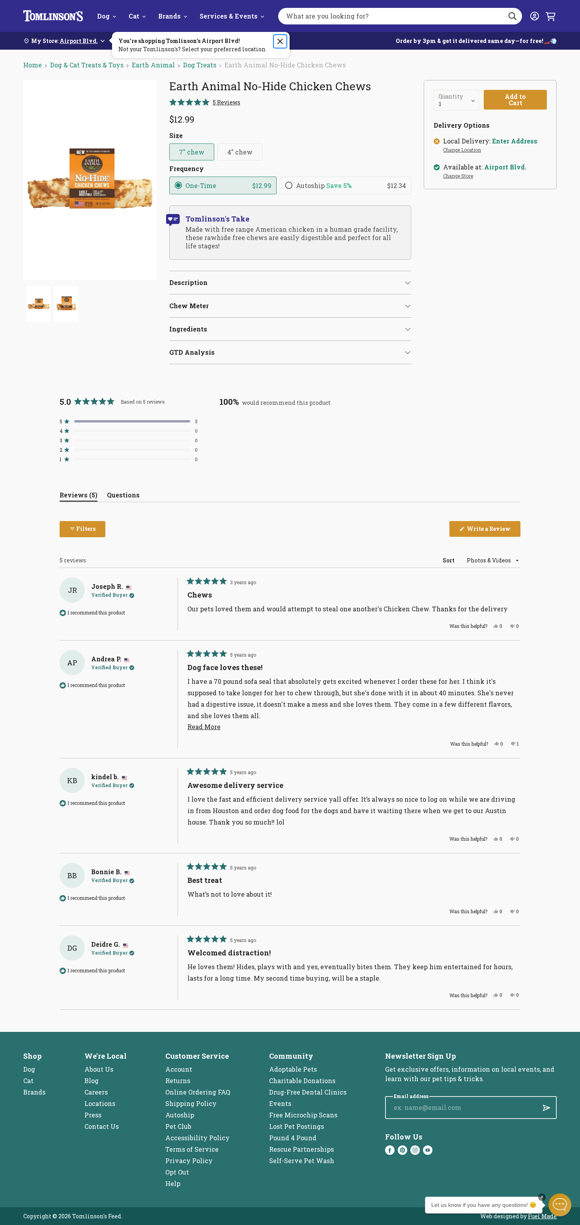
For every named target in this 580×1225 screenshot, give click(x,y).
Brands (169, 16)
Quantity (450, 96)
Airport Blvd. (505, 167)
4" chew (240, 152)
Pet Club (178, 1126)
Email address (411, 1096)
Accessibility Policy (197, 1138)
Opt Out (177, 1172)
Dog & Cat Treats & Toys (86, 65)
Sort (449, 560)
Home (32, 65)
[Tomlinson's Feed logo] (53, 16)
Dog (103, 16)
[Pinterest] (402, 1150)
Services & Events (229, 16)
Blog (91, 1080)
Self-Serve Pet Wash (301, 1160)
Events (280, 1103)
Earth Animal (153, 65)
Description (188, 282)
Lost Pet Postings (296, 1126)
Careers (96, 1092)
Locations (99, 1103)
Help (172, 1183)
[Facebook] (390, 1150)
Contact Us (101, 1126)
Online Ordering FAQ (197, 1092)
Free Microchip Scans (303, 1115)
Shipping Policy (191, 1103)
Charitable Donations (302, 1080)
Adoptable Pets (293, 1069)
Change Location (462, 150)
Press (92, 1115)
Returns (177, 1080)
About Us (98, 1069)
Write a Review (493, 531)
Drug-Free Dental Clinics (307, 1092)
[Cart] (550, 16)
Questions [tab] (123, 496)
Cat (134, 16)
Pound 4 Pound (292, 1138)
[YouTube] (427, 1150)
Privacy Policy (189, 1160)
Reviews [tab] (78, 496)
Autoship (179, 1115)
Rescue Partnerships (301, 1149)
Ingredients (188, 329)
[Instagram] (415, 1150)
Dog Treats (199, 65)
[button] (204, 102)
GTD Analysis (192, 352)
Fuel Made (542, 1216)
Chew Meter (189, 306)
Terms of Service (192, 1149)
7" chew (191, 152)
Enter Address (514, 141)
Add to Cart (515, 99)
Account (178, 1069)
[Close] (280, 41)
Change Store (458, 176)
